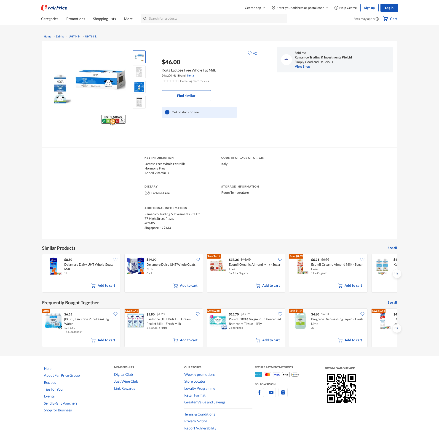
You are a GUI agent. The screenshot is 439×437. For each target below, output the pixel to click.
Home (47, 36)
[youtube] (271, 395)
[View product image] (139, 57)
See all (392, 248)
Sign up (369, 8)
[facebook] (259, 395)
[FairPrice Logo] (54, 7)
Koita (190, 75)
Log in (389, 8)
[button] (377, 19)
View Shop (302, 66)
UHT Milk (74, 36)
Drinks (60, 36)
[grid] (219, 274)
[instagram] (283, 395)
